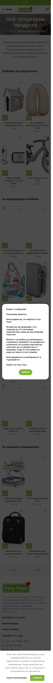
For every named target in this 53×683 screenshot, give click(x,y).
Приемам (37, 678)
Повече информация (17, 678)
